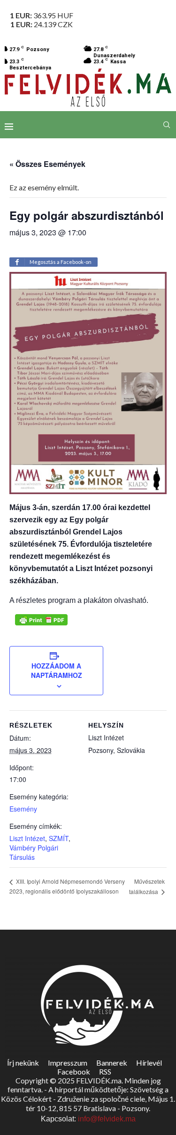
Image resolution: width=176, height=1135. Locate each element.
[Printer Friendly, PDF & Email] (41, 619)
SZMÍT (59, 838)
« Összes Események (47, 163)
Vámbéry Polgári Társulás (33, 852)
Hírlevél (149, 1062)
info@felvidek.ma (107, 1119)
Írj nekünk (23, 1062)
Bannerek (111, 1062)
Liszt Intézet (27, 838)
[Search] (166, 124)
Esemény (23, 808)
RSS (105, 1071)
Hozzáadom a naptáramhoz (56, 670)
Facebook (73, 1071)
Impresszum (67, 1062)
